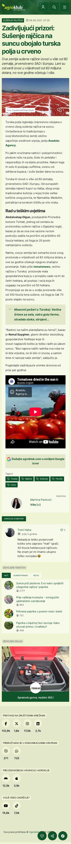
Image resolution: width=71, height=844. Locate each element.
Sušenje (43, 478)
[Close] (54, 7)
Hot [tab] (6, 575)
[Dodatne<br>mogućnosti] (62, 835)
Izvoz (13, 485)
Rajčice (28, 478)
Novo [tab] (36, 575)
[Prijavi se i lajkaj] (42, 835)
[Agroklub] (13, 6)
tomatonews (41, 266)
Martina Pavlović (41, 499)
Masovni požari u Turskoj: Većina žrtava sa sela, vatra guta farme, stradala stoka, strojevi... (37, 314)
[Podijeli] (52, 835)
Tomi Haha (24, 530)
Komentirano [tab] (20, 575)
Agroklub (34, 831)
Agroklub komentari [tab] (14, 519)
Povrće (58, 478)
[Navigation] (64, 7)
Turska (13, 478)
